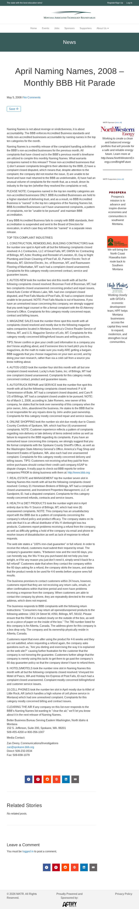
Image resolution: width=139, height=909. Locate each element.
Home (33, 28)
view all (118, 122)
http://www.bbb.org (79, 472)
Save (12, 108)
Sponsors (69, 28)
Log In (129, 3)
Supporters (86, 28)
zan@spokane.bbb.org (20, 747)
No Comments (32, 97)
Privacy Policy (123, 893)
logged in (28, 851)
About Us (101, 28)
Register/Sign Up (115, 3)
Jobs (56, 28)
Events (45, 28)
